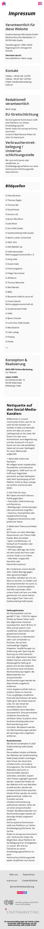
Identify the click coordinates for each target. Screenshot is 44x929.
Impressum (12, 880)
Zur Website (11, 372)
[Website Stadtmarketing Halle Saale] (22, 910)
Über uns (13, 874)
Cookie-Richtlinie (29, 880)
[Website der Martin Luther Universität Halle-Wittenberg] (22, 902)
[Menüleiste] (40, 3)
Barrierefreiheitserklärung (22, 886)
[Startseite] (4, 3)
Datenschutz (29, 874)
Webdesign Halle (13, 385)
